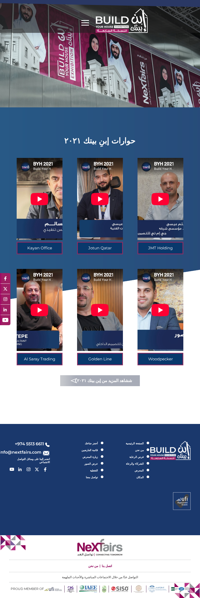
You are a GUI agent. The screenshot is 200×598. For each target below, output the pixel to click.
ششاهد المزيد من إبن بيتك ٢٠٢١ (104, 380)
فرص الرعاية (136, 457)
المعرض (139, 470)
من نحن (139, 450)
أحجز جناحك (91, 443)
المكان (140, 477)
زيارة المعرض (90, 457)
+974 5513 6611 (29, 443)
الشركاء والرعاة (135, 463)
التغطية (94, 470)
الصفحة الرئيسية (135, 443)
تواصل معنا (92, 477)
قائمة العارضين (90, 450)
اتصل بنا (107, 566)
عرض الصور (91, 463)
